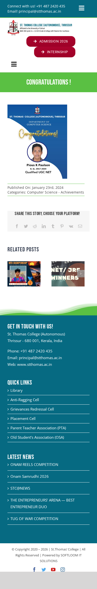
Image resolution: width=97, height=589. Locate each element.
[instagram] (62, 569)
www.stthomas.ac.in (34, 364)
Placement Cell (23, 418)
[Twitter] (25, 226)
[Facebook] (16, 226)
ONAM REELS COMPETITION (34, 464)
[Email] (80, 226)
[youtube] (53, 569)
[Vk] (71, 226)
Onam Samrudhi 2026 (29, 476)
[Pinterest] (61, 226)
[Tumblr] (52, 226)
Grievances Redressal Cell (32, 409)
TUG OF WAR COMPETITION (34, 518)
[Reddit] (34, 226)
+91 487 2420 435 (36, 351)
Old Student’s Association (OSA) (37, 437)
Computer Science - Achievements (55, 192)
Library (16, 390)
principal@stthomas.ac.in (40, 357)
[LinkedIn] (43, 226)
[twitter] (44, 569)
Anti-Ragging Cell (24, 399)
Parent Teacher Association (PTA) (38, 427)
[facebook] (34, 569)
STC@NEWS (20, 488)
